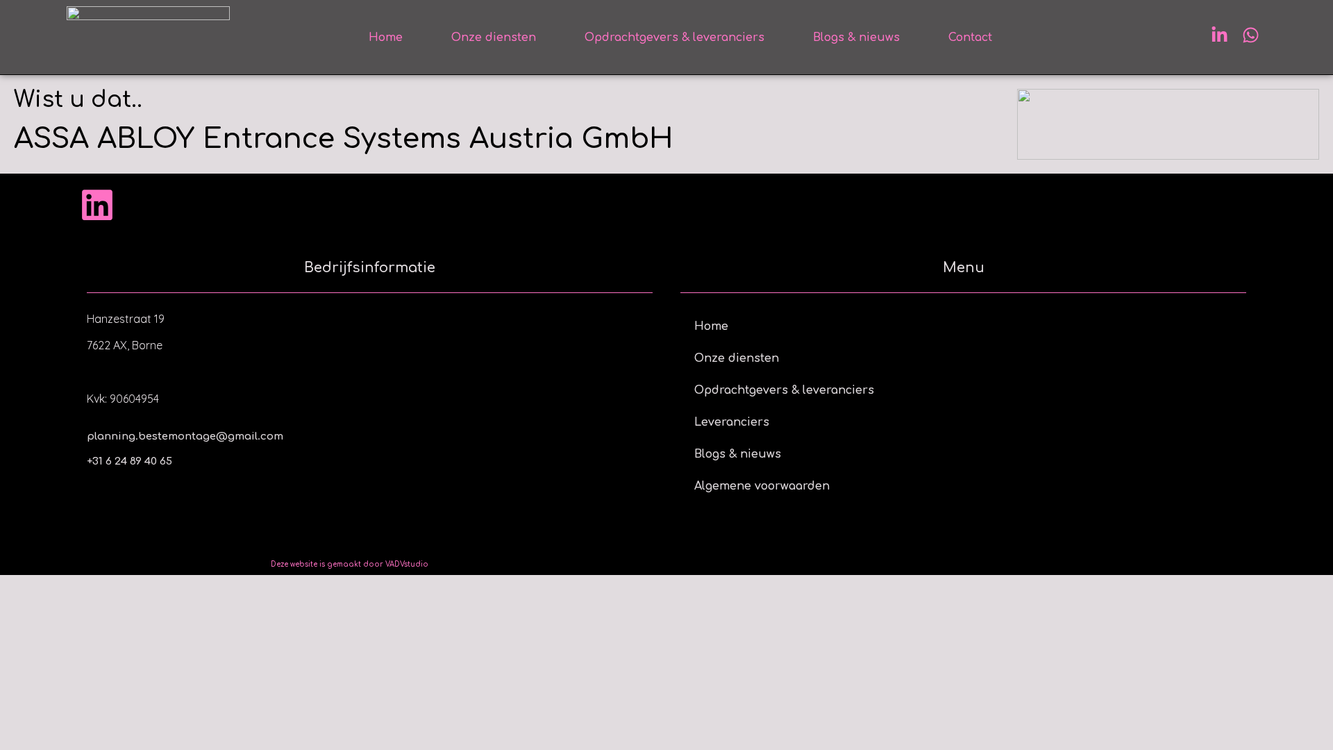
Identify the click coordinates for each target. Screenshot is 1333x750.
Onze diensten (493, 37)
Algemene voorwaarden (762, 486)
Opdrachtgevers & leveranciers (674, 37)
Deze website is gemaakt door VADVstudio (349, 564)
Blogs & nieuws (856, 37)
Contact (970, 37)
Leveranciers (731, 422)
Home (386, 37)
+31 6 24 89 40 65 (129, 461)
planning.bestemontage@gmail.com (185, 436)
